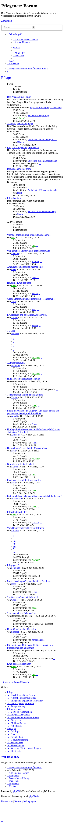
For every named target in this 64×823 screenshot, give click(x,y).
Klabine (21, 142)
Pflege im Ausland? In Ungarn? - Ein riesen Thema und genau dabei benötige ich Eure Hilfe (33, 412)
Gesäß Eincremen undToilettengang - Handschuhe (30, 299)
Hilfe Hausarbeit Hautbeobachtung (23, 378)
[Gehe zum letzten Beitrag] (37, 245)
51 (14, 549)
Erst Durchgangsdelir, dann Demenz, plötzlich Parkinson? (34, 496)
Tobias (14, 317)
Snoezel (15, 632)
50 (14, 546)
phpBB (16, 791)
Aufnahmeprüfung (16, 362)
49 (14, 544)
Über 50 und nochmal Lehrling (21, 629)
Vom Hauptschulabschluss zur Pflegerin (26, 528)
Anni (34, 442)
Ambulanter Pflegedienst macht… (43, 190)
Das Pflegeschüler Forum (19, 97)
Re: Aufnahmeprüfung (38, 115)
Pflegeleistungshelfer (17, 512)
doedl (14, 285)
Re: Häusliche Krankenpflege (42, 211)
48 (14, 541)
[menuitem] (25, 39)
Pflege (6, 77)
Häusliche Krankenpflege (19, 283)
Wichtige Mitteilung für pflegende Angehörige (28, 235)
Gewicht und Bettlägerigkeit (20, 464)
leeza (13, 584)
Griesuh (35, 522)
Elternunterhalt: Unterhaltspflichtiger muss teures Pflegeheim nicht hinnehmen (30, 646)
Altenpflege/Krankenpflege (20, 123)
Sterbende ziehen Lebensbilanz (42, 161)
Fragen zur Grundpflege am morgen (24, 480)
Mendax (15, 333)
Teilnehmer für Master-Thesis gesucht (25, 394)
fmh (13, 237)
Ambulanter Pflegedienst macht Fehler (25, 267)
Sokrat (20, 214)
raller (19, 193)
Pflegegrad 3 (13, 565)
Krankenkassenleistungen (19, 664)
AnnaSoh (15, 434)
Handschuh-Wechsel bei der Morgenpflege (27, 448)
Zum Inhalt (6, 21)
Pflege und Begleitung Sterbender (23, 147)
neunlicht (15, 568)
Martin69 (15, 365)
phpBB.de (34, 796)
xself (13, 301)
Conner (14, 600)
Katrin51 (15, 466)
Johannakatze (38, 640)
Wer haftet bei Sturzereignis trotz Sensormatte (28, 251)
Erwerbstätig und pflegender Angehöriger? (27, 315)
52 (14, 552)
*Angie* (21, 118)
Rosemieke (16, 498)
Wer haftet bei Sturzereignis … (42, 139)
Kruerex (15, 530)
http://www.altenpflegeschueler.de (45, 107)
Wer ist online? (10, 756)
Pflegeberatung (14, 198)
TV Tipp (11, 330)
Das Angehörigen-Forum (19, 169)
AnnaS (14, 416)
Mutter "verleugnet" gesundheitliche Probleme (29, 581)
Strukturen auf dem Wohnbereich (22, 597)
